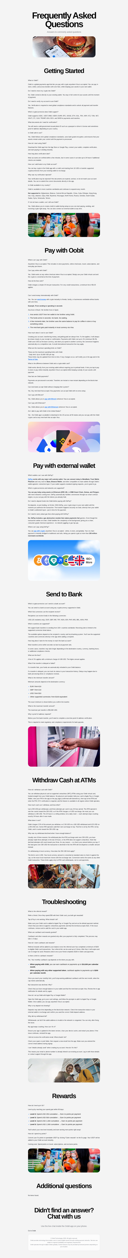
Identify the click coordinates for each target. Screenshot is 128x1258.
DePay (30, 479)
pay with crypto (39, 531)
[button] (64, 80)
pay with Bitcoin (51, 399)
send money (41, 299)
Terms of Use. (33, 359)
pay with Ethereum (51, 407)
